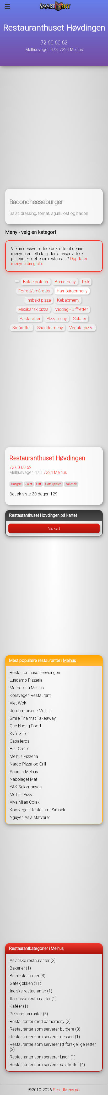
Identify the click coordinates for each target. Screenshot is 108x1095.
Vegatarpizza (81, 327)
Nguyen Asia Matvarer (30, 817)
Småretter (21, 327)
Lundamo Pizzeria (26, 680)
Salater (79, 318)
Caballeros (19, 741)
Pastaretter (30, 318)
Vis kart (54, 528)
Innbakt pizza (38, 300)
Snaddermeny (50, 327)
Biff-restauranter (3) (27, 975)
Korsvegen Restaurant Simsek (37, 809)
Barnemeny (65, 281)
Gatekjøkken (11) (25, 983)
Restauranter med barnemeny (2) (40, 1021)
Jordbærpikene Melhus (31, 710)
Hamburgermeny (72, 290)
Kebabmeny (68, 300)
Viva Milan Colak (25, 802)
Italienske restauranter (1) (33, 998)
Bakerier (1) (20, 968)
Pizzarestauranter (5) (29, 1013)
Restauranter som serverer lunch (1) (42, 1057)
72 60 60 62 (54, 42)
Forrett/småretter (34, 290)
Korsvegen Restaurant (30, 695)
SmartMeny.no (66, 1089)
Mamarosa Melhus (27, 687)
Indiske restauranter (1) (31, 990)
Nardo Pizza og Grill (28, 764)
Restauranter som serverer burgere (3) (45, 1029)
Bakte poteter (35, 281)
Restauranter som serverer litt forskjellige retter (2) (53, 1047)
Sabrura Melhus (24, 771)
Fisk (85, 281)
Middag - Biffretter (71, 309)
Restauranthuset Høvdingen (54, 28)
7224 (48, 472)
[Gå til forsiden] (55, 6)
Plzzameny (57, 318)
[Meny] (7, 6)
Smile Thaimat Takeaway (33, 718)
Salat (28, 484)
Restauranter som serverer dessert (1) (45, 1036)
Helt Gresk (19, 748)
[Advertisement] (54, 130)
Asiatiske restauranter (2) (33, 960)
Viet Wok (18, 703)
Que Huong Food (25, 725)
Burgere (16, 484)
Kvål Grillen (20, 733)
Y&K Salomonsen (26, 786)
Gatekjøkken (53, 484)
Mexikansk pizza (33, 309)
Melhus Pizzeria (24, 756)
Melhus (60, 472)
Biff (38, 484)
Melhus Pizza (22, 794)
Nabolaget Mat (23, 779)
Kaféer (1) (19, 1006)
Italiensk (71, 484)
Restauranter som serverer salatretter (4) (47, 1064)
